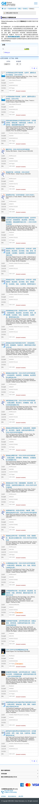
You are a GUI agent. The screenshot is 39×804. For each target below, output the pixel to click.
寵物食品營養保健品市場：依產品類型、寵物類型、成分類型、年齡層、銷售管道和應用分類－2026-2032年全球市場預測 (21, 430)
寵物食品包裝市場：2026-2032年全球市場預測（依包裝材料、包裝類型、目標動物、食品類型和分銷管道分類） (21, 375)
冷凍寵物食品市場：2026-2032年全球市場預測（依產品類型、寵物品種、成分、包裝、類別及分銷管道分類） (21, 565)
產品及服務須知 (12, 796)
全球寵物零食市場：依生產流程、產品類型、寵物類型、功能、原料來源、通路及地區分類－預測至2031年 (21, 593)
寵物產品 (25, 8)
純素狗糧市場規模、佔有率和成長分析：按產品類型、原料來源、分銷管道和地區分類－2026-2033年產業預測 (21, 623)
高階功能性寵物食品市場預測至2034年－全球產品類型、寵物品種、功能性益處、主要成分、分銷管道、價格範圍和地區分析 (21, 123)
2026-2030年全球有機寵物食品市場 (17, 649)
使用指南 (3, 796)
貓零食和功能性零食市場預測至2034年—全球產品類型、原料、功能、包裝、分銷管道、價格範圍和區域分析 (21, 733)
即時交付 (7, 52)
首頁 (5, 8)
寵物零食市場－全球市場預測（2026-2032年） (20, 195)
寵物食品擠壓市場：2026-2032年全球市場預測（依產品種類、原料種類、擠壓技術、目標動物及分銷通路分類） (21, 458)
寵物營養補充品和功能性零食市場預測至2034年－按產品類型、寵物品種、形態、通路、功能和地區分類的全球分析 (21, 704)
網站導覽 (21, 796)
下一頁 (33, 68)
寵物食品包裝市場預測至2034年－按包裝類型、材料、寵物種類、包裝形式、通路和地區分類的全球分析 (21, 345)
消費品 (19, 8)
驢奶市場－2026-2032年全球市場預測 (18, 149)
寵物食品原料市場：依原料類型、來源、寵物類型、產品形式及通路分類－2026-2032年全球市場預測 (21, 538)
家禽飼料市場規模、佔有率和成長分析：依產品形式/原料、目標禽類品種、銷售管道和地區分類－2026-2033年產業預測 (21, 674)
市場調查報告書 (12, 8)
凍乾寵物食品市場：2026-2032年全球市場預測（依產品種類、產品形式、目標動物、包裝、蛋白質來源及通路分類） (21, 403)
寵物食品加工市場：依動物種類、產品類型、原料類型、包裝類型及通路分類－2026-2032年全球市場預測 (21, 485)
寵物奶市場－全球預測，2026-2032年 (18, 172)
